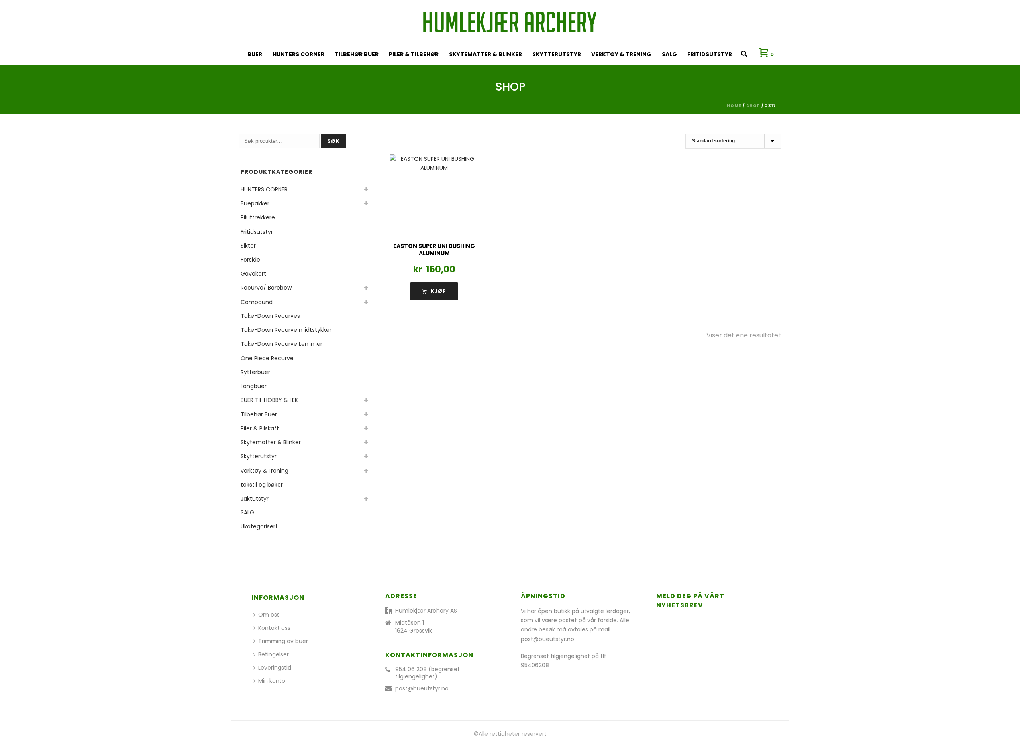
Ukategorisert (259, 526)
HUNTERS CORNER (298, 54)
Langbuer (254, 386)
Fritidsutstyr (709, 54)
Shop (753, 106)
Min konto (271, 681)
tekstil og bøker (262, 485)
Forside (250, 260)
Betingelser (273, 654)
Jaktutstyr (255, 499)
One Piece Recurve (267, 358)
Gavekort (253, 274)
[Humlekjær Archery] (510, 22)
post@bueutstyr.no (422, 688)
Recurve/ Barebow (266, 288)
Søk (333, 141)
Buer (254, 54)
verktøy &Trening (264, 471)
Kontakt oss (274, 628)
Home (734, 106)
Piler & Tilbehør (414, 54)
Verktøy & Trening (621, 54)
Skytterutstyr (556, 54)
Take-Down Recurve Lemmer (281, 344)
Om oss (269, 615)
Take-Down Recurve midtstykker (286, 330)
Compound (257, 302)
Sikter (248, 246)
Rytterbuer (255, 372)
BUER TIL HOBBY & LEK (269, 400)
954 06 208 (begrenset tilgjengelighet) (427, 673)
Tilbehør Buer (357, 54)
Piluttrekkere (258, 217)
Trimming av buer (283, 641)
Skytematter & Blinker (485, 54)
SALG (669, 54)
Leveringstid (274, 668)
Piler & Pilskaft (260, 428)
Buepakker (255, 203)
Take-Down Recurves (270, 316)
